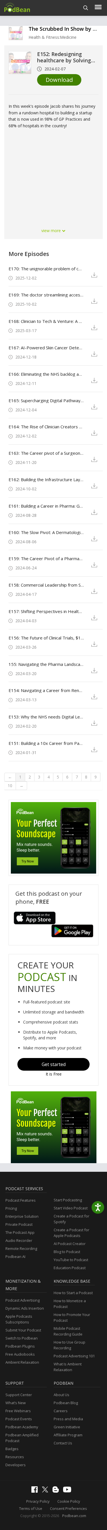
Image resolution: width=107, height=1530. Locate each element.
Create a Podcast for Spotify (71, 1218)
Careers (61, 1410)
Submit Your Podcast (23, 1330)
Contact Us (63, 1443)
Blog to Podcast (67, 1251)
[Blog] (57, 1491)
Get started (54, 1064)
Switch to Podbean (21, 1338)
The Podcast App (20, 1232)
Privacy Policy (38, 1501)
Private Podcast (19, 1224)
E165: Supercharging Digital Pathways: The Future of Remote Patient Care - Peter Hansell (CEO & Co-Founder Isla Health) (46, 400)
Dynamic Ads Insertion (24, 1308)
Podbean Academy (21, 1426)
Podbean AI (15, 1256)
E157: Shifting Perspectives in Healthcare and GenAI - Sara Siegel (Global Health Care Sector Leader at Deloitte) (46, 611)
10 (10, 785)
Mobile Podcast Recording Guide (68, 1331)
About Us (61, 1394)
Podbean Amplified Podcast (22, 1437)
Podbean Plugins (20, 1346)
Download (59, 80)
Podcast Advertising (22, 1300)
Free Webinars (18, 1410)
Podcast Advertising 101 (74, 1355)
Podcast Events (18, 1418)
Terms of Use (30, 1508)
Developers (15, 1464)
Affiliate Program (68, 1434)
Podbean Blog (66, 1402)
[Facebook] (36, 1491)
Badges (12, 1448)
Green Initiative (67, 1426)
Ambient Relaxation (22, 1362)
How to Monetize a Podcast (70, 1303)
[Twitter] (46, 1491)
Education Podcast (70, 1267)
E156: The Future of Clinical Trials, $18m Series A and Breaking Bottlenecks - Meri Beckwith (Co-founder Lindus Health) (46, 637)
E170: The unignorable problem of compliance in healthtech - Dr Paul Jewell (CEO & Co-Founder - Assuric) (46, 268)
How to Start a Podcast (73, 1292)
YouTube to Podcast (71, 1259)
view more (51, 230)
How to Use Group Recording (69, 1345)
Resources (14, 1456)
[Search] (85, 8)
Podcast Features (20, 1200)
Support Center (18, 1394)
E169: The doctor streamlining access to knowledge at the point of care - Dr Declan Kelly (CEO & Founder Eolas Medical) (46, 294)
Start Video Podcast (71, 1208)
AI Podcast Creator (70, 1243)
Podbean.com (74, 1515)
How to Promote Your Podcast (72, 1317)
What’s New (15, 1402)
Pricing (11, 1208)
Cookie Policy (68, 1501)
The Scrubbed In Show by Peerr (67, 28)
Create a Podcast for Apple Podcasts (71, 1232)
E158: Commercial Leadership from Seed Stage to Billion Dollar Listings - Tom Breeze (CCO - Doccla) (46, 584)
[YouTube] (68, 1491)
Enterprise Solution (22, 1216)
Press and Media (68, 1418)
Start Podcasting (68, 1200)
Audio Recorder (18, 1240)
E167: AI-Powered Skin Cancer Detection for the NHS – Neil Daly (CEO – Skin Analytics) (46, 347)
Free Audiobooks (20, 1354)
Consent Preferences (68, 1508)
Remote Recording (21, 1248)
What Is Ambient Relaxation (68, 1366)
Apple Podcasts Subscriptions (18, 1319)
